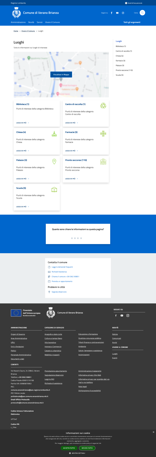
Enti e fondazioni (17, 346)
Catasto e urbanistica (53, 350)
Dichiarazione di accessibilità (89, 390)
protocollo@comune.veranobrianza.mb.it (27, 402)
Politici (13, 350)
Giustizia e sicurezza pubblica (89, 338)
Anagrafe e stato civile (53, 334)
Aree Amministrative (19, 338)
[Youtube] (116, 12)
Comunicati (116, 338)
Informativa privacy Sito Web (89, 375)
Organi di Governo (18, 334)
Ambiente (82, 346)
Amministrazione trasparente (89, 371)
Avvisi (114, 342)
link (100, 443)
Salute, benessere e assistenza (90, 350)
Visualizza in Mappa (61, 74)
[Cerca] (142, 12)
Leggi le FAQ (49, 379)
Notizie (115, 334)
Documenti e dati (17, 358)
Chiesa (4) (119, 55)
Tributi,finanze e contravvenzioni (91, 342)
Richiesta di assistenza (53, 383)
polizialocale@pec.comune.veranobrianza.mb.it (29, 396)
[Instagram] (122, 12)
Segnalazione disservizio (54, 375)
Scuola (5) (119, 75)
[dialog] (78, 443)
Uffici (13, 342)
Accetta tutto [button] (69, 448)
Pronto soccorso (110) (124, 70)
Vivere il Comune (28, 31)
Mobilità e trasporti (52, 354)
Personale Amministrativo (21, 354)
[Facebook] (110, 12)
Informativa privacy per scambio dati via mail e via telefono (93, 381)
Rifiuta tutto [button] (87, 448)
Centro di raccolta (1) (124, 51)
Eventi (114, 357)
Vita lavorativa (50, 342)
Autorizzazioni (84, 354)
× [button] (153, 432)
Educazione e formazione (88, 334)
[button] (78, 453)
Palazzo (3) (120, 65)
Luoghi (115, 353)
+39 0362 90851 (24, 377)
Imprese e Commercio (53, 346)
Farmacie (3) (120, 60)
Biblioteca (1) (121, 46)
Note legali (82, 386)
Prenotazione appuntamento (56, 371)
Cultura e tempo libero (53, 338)
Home (16, 31)
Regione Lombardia (18, 3)
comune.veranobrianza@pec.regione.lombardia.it (30, 390)
